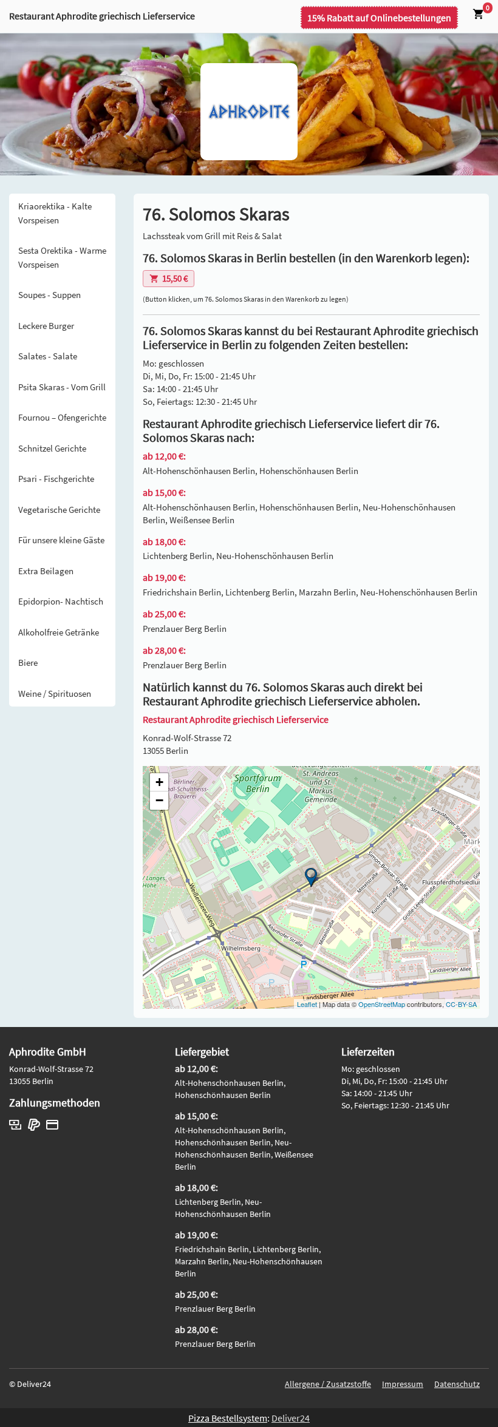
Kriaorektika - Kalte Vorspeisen (55, 213)
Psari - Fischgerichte (56, 478)
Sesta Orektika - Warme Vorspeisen (62, 257)
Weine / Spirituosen (54, 693)
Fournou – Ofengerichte (62, 417)
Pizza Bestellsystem (227, 1418)
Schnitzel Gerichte (52, 448)
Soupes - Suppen (49, 294)
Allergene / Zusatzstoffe (328, 1383)
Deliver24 (290, 1418)
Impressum (402, 1383)
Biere (28, 662)
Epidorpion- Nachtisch (60, 601)
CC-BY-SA (461, 1004)
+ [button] (159, 782)
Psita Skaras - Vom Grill (62, 387)
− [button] (159, 800)
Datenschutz (457, 1383)
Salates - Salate (47, 356)
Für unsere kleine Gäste (61, 540)
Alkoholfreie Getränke (58, 632)
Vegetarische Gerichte (59, 509)
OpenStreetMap (381, 1004)
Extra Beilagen (45, 571)
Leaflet (307, 1004)
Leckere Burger (46, 325)
